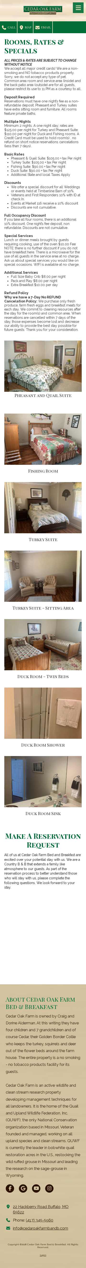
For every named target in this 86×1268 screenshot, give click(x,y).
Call (11, 27)
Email (45, 27)
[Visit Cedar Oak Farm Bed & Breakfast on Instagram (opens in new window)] (49, 1188)
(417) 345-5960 (39, 1220)
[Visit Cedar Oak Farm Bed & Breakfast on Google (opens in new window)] (23, 1188)
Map (28, 27)
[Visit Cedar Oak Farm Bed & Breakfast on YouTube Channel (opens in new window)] (36, 1188)
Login (43, 1255)
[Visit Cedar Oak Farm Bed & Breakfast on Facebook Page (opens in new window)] (10, 1188)
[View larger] (43, 367)
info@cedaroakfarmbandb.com (40, 1228)
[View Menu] (78, 7)
